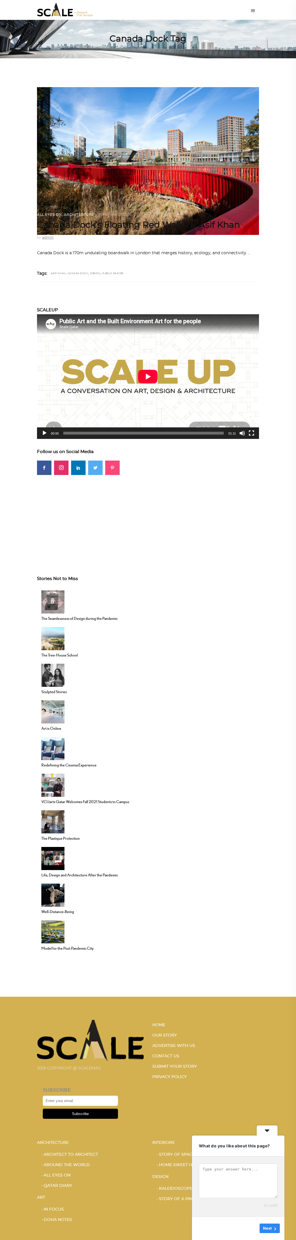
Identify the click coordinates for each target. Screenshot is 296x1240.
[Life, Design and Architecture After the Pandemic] (52, 858)
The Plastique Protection (60, 838)
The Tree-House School (59, 655)
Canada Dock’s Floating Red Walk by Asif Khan (138, 225)
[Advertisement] (148, 515)
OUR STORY (164, 1035)
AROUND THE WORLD (67, 1165)
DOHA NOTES (58, 1220)
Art (41, 1198)
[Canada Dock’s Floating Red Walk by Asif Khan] (148, 161)
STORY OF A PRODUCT (182, 1199)
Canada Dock (78, 273)
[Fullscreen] (251, 433)
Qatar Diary (58, 1186)
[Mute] (242, 433)
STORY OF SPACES (178, 1155)
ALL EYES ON (49, 214)
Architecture (79, 214)
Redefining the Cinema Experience (69, 765)
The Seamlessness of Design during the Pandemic (79, 618)
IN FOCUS (54, 1209)
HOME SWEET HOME (180, 1165)
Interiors (163, 1143)
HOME (158, 1025)
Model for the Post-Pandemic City (67, 948)
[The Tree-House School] (52, 638)
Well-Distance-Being (57, 911)
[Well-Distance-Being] (52, 894)
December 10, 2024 (115, 214)
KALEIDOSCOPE (175, 1189)
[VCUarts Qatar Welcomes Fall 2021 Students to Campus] (52, 784)
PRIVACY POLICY (169, 1077)
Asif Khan (58, 273)
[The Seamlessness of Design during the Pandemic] (52, 601)
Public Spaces (112, 273)
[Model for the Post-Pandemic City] (52, 931)
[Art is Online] (52, 711)
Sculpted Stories (54, 691)
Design (95, 273)
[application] (148, 376)
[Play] (44, 433)
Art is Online (51, 728)
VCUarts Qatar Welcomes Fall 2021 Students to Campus (85, 801)
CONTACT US (165, 1056)
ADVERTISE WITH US (173, 1046)
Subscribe (80, 1114)
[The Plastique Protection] (52, 821)
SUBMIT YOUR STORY (174, 1067)
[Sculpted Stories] (52, 674)
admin (47, 237)
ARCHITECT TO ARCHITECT (71, 1155)
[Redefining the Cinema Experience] (52, 748)
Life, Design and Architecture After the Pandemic (79, 875)
